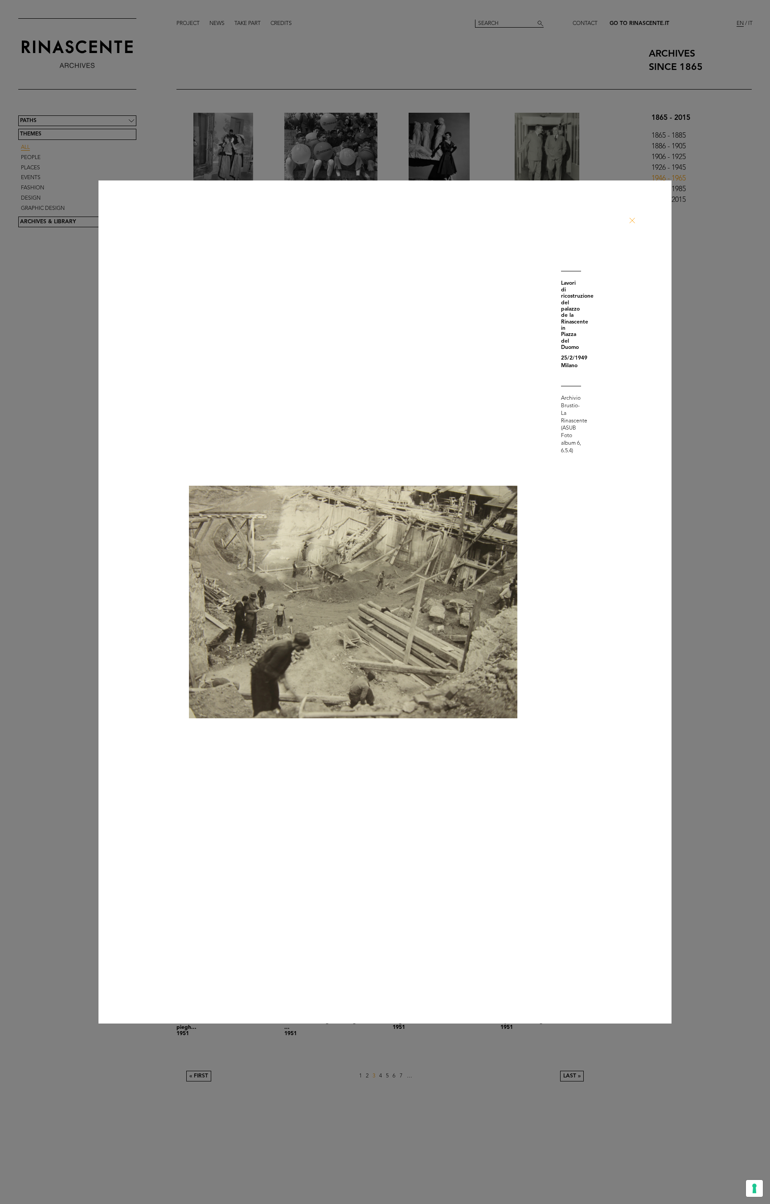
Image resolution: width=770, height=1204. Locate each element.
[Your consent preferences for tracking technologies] (754, 1188)
